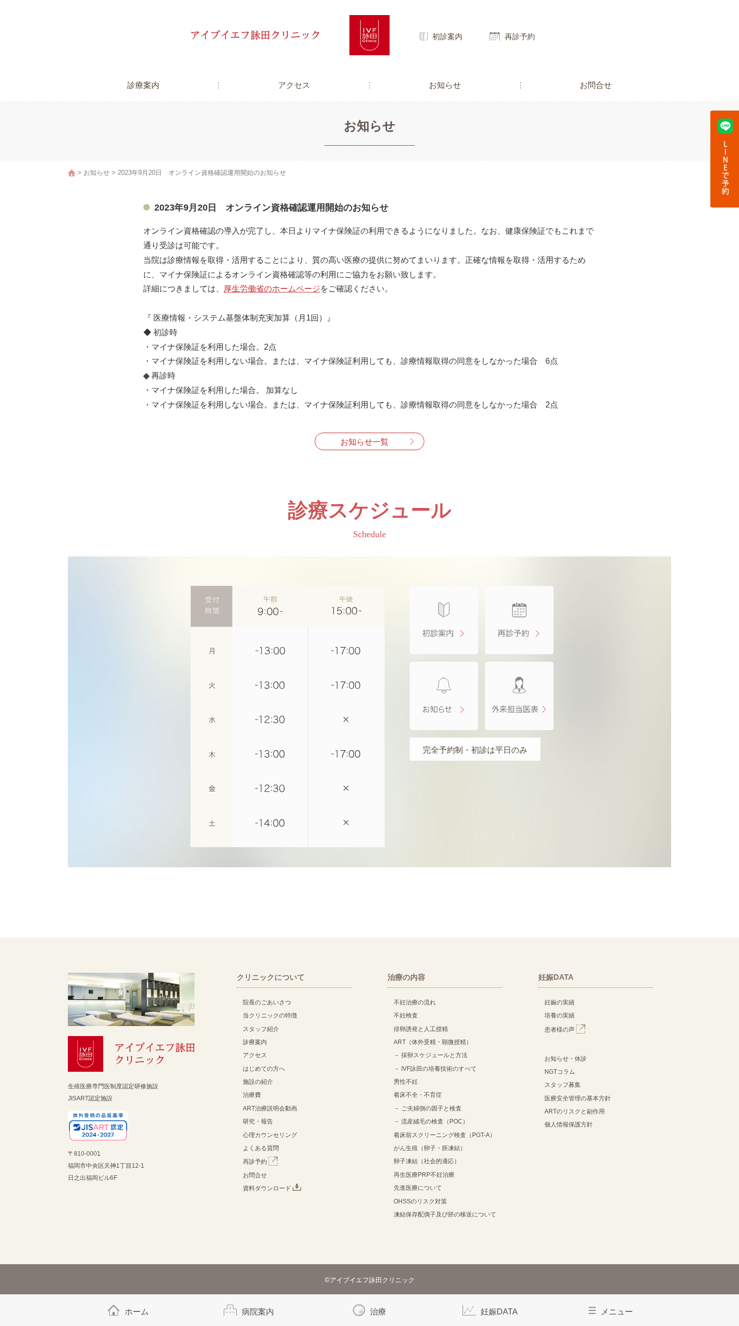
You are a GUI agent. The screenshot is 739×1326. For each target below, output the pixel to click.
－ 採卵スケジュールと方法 (431, 1055)
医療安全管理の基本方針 (577, 1098)
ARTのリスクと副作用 (574, 1111)
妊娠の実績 (559, 1002)
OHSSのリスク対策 (420, 1201)
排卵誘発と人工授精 (421, 1029)
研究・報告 (258, 1121)
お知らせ (445, 85)
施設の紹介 (258, 1081)
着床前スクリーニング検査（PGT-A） (445, 1135)
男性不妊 (406, 1081)
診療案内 (143, 85)
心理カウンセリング (270, 1135)
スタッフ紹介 (261, 1029)
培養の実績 (559, 1015)
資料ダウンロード (268, 1188)
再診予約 (520, 36)
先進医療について (418, 1187)
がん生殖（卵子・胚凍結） (430, 1148)
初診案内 (447, 36)
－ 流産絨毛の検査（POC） (431, 1121)
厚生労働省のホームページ (272, 288)
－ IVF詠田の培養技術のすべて (435, 1068)
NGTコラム (559, 1071)
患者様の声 (560, 1029)
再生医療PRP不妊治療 (424, 1174)
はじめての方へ (264, 1068)
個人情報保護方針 (568, 1124)
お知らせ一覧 (364, 442)
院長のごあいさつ (267, 1002)
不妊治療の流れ (415, 1002)
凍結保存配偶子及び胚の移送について (445, 1214)
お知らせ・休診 (565, 1058)
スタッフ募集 (562, 1084)
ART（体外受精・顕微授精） (433, 1042)
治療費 (252, 1094)
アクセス (294, 85)
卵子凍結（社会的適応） (427, 1161)
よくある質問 (261, 1148)
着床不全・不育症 (418, 1094)
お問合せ (596, 85)
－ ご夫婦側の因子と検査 (427, 1108)
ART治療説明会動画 (270, 1108)
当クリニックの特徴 (273, 1015)
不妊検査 (406, 1015)
